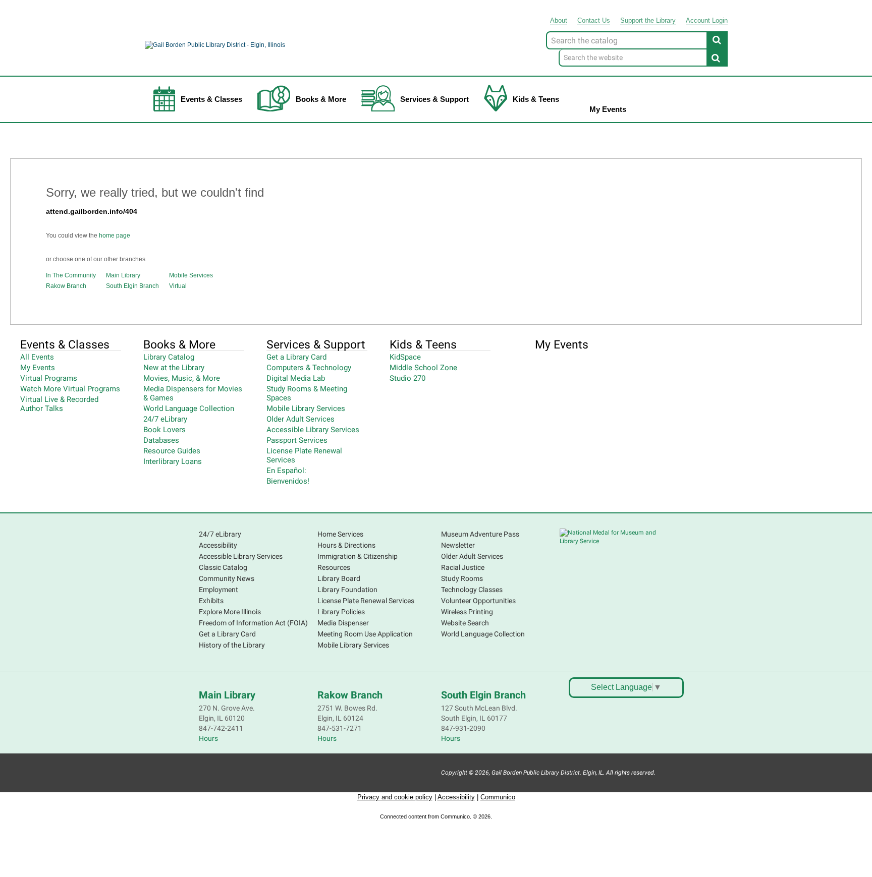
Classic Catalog (223, 567)
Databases (161, 440)
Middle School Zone (423, 367)
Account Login (707, 20)
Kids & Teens (536, 99)
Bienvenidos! (287, 481)
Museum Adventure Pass (480, 534)
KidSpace (405, 357)
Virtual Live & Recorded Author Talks (59, 404)
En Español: (286, 470)
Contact (593, 20)
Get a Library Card (296, 357)
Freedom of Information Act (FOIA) (253, 623)
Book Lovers (164, 429)
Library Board (338, 578)
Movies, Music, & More (181, 378)
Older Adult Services (300, 419)
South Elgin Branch (132, 285)
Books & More (321, 99)
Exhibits (211, 601)
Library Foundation (347, 590)
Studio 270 (407, 378)
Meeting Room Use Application (365, 634)
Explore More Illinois (230, 612)
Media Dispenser (343, 623)
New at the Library (173, 367)
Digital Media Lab (295, 378)
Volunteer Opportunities (478, 601)
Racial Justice (462, 567)
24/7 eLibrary (165, 419)
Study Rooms (462, 578)
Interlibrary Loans (172, 461)
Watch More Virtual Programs (70, 388)
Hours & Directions (346, 545)
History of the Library (232, 645)
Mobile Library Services (305, 408)
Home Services (340, 534)
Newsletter (458, 545)
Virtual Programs (48, 378)
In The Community (71, 275)
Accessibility (218, 545)
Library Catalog (168, 357)
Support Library (648, 20)
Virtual (178, 285)
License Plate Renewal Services (365, 601)
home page (114, 235)
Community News (226, 578)
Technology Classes (472, 590)
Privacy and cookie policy (394, 797)
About (558, 20)
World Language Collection (188, 408)
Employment (218, 590)
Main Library (123, 275)
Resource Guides (171, 450)
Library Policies (341, 612)
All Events (37, 357)
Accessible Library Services (312, 429)
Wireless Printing (467, 612)
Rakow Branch (66, 285)
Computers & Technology (308, 367)
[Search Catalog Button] (717, 39)
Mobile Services (191, 275)
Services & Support (434, 99)
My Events (607, 109)
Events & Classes (211, 99)
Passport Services (297, 440)
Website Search (465, 623)
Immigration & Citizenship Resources (357, 561)
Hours (208, 738)
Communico (497, 797)
